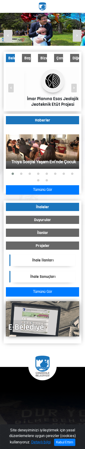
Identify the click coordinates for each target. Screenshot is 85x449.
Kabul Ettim (64, 442)
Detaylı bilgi (41, 442)
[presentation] (8, 36)
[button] (12, 173)
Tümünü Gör (42, 189)
